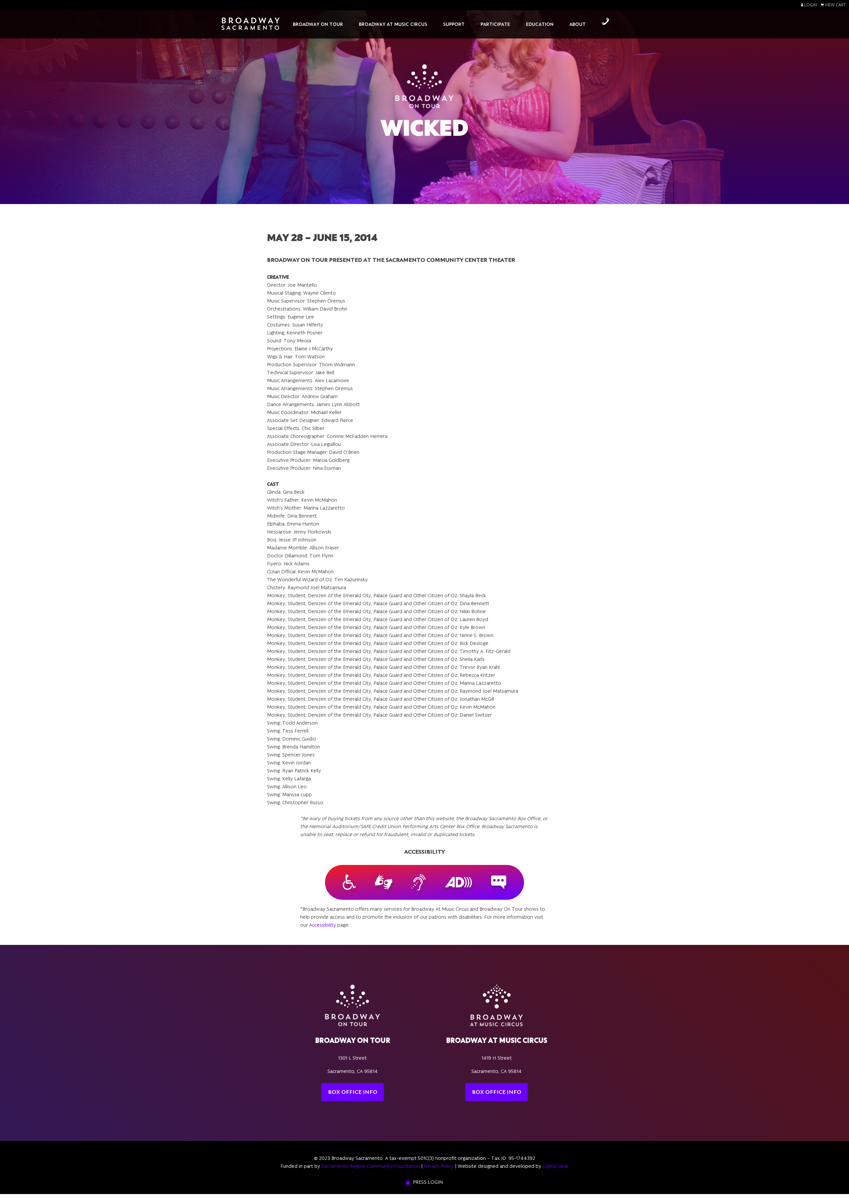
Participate (495, 24)
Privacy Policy (439, 1166)
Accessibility (322, 925)
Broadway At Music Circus (393, 24)
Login (810, 5)
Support (454, 24)
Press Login (428, 1182)
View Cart (835, 5)
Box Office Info (352, 1092)
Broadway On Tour (318, 24)
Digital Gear (555, 1166)
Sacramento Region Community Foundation (370, 1166)
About (577, 24)
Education (540, 24)
